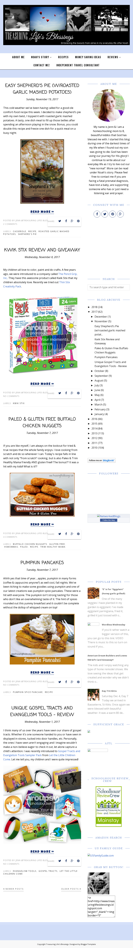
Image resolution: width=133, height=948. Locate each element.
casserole (19, 231)
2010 (94, 447)
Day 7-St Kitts (109, 690)
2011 (94, 443)
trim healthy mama (53, 546)
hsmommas (11, 546)
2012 (94, 438)
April (97, 400)
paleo (24, 546)
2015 (94, 423)
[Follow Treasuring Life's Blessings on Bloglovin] (102, 462)
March (98, 404)
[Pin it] (78, 221)
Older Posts (70, 888)
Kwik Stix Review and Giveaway (42, 250)
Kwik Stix (19, 403)
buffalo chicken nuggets (30, 544)
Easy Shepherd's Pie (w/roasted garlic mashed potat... (110, 330)
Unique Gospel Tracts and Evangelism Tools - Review (42, 711)
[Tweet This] (59, 221)
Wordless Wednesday (113, 624)
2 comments (10, 224)
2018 (94, 307)
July (97, 385)
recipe (32, 231)
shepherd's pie (27, 234)
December (101, 316)
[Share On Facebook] (66, 221)
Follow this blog (109, 520)
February (100, 409)
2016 (94, 419)
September (101, 376)
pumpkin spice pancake (28, 692)
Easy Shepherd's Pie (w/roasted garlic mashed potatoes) (42, 89)
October (99, 371)
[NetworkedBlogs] (108, 516)
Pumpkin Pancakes (42, 563)
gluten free (57, 544)
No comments (11, 396)
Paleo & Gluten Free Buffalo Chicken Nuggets (42, 422)
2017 (94, 312)
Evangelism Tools (24, 871)
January (99, 414)
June (97, 390)
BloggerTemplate (88, 944)
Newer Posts (15, 888)
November (101, 321)
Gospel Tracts (48, 871)
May (97, 395)
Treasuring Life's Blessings (57, 944)
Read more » (42, 212)
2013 (94, 433)
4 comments (10, 537)
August (99, 380)
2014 (94, 428)
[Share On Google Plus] (72, 221)
